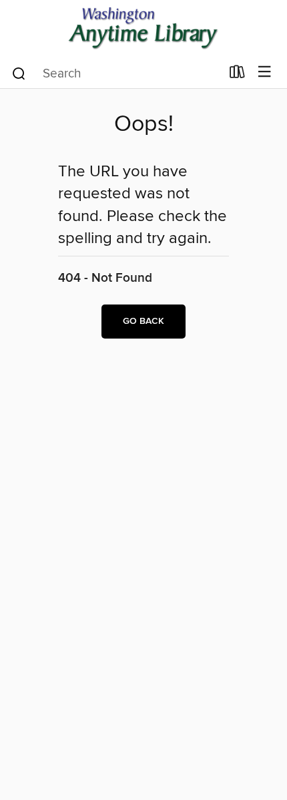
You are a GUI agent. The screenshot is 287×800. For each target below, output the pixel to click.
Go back (143, 321)
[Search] (19, 72)
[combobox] (116, 73)
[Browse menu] (264, 72)
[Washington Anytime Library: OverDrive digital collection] (143, 28)
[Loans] (237, 75)
